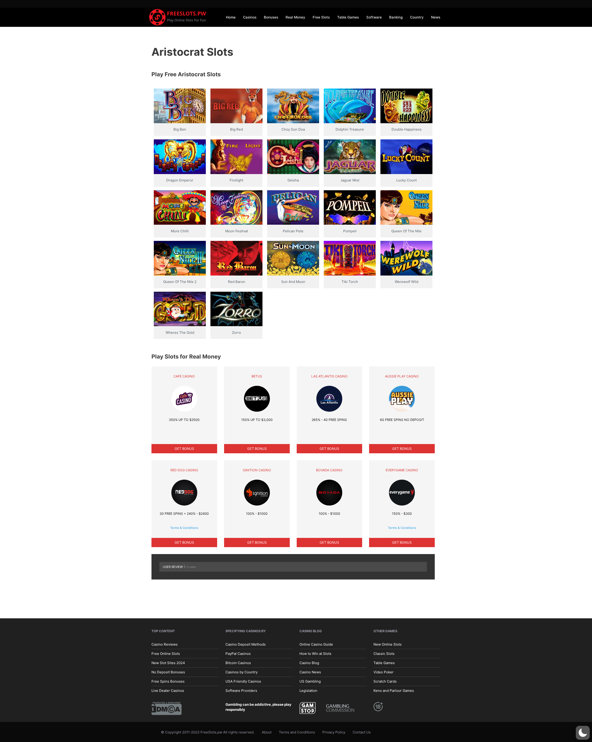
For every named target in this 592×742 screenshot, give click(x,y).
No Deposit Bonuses (168, 672)
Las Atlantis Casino (329, 376)
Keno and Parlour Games (393, 690)
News (435, 17)
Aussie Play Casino (402, 376)
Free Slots (321, 17)
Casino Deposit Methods (245, 644)
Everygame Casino (402, 470)
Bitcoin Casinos (238, 663)
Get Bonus (184, 449)
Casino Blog (309, 663)
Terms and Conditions (297, 732)
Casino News (310, 672)
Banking (396, 17)
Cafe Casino (184, 376)
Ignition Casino (257, 470)
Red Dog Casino (184, 470)
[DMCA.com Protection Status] (166, 708)
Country (417, 17)
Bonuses (271, 17)
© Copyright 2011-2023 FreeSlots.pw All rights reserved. (207, 732)
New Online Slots (387, 644)
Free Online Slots (165, 653)
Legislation (308, 690)
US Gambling (310, 681)
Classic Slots (384, 653)
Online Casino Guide (316, 644)
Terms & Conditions (184, 528)
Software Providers (241, 690)
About (266, 732)
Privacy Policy (333, 732)
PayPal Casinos (238, 653)
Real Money (295, 17)
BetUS (257, 376)
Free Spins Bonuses (168, 681)
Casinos (249, 17)
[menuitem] (230, 17)
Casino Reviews (164, 644)
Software (374, 17)
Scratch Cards (385, 681)
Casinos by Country (241, 672)
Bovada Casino (329, 470)
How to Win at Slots (315, 653)
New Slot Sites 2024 (168, 663)
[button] (583, 733)
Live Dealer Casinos (167, 690)
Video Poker (383, 672)
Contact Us (362, 732)
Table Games (348, 17)
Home (231, 17)
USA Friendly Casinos (243, 681)
